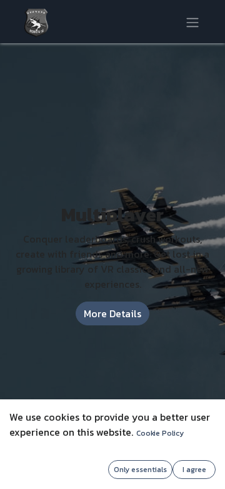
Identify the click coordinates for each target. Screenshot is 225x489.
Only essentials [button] (140, 469)
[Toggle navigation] (192, 21)
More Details (112, 313)
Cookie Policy (160, 433)
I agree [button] (194, 469)
